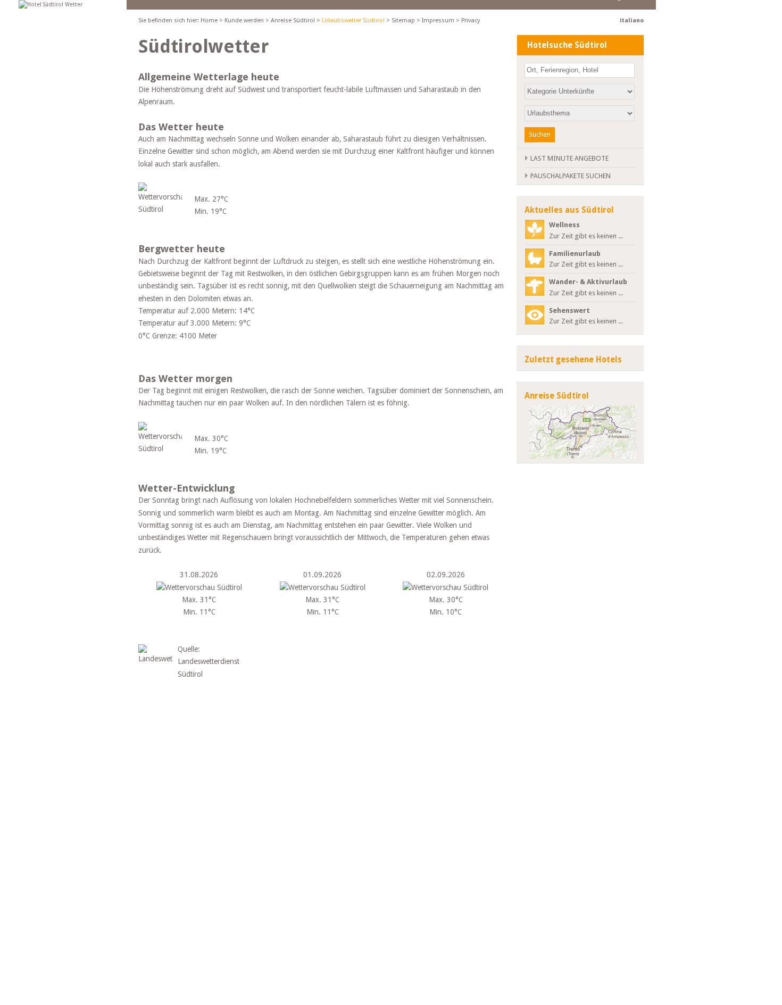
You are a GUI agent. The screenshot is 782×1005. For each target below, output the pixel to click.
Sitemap (403, 20)
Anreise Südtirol (293, 20)
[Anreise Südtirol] (577, 432)
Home (209, 20)
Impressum (438, 20)
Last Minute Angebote (569, 158)
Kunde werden (244, 20)
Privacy (470, 20)
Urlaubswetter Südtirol (353, 20)
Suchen (540, 134)
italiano (632, 20)
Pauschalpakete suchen (570, 176)
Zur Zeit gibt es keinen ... (586, 230)
